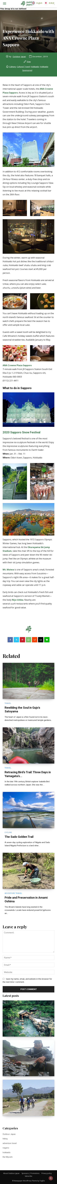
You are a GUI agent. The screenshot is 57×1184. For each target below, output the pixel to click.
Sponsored (27, 70)
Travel (8, 703)
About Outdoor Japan (11, 1173)
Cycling (8, 832)
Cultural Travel (23, 66)
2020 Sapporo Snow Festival (21, 432)
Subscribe (28, 1176)
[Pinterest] (22, 639)
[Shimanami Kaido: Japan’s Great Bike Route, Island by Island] (28, 1098)
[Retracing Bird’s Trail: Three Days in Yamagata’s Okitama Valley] (28, 745)
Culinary (12, 66)
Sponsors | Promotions (30, 1173)
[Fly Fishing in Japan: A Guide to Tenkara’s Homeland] (28, 1058)
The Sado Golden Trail (19, 836)
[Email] (40, 639)
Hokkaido (35, 66)
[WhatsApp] (28, 639)
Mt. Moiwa (8, 569)
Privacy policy (46, 1173)
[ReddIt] (34, 639)
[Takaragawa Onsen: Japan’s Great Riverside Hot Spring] (28, 1018)
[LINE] (46, 639)
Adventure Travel (13, 893)
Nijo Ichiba (17, 599)
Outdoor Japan (19, 56)
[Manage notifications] (51, 1178)
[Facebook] (10, 639)
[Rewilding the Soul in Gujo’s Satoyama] (28, 681)
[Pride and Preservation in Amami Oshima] (28, 871)
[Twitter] (16, 639)
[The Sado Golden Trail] (28, 810)
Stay (29, 61)
